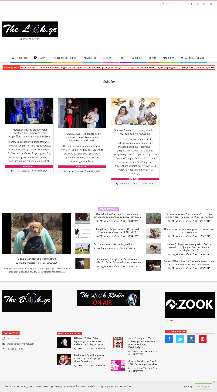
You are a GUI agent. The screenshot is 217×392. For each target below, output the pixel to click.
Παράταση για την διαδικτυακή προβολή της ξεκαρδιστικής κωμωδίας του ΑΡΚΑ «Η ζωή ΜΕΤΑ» (29, 133)
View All (210, 209)
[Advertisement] (161, 30)
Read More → (29, 166)
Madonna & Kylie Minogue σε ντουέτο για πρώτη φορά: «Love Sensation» (89, 358)
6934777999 (13, 338)
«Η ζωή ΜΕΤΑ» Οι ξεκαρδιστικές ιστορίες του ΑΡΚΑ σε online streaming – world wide (82, 137)
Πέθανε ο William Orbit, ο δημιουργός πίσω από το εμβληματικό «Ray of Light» (88, 341)
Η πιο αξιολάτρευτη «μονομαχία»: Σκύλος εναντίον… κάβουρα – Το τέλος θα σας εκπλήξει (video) (189, 247)
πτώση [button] (188, 386)
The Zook (170, 320)
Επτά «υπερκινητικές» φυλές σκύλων (114, 244)
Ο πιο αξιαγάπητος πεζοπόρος (36, 258)
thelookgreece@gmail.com (20, 343)
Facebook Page (15, 348)
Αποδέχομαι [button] (203, 386)
